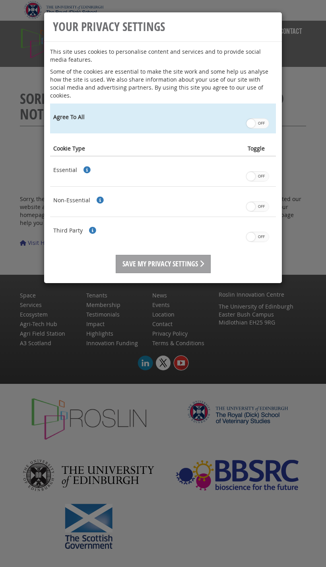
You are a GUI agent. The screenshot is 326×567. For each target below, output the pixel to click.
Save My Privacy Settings (161, 264)
